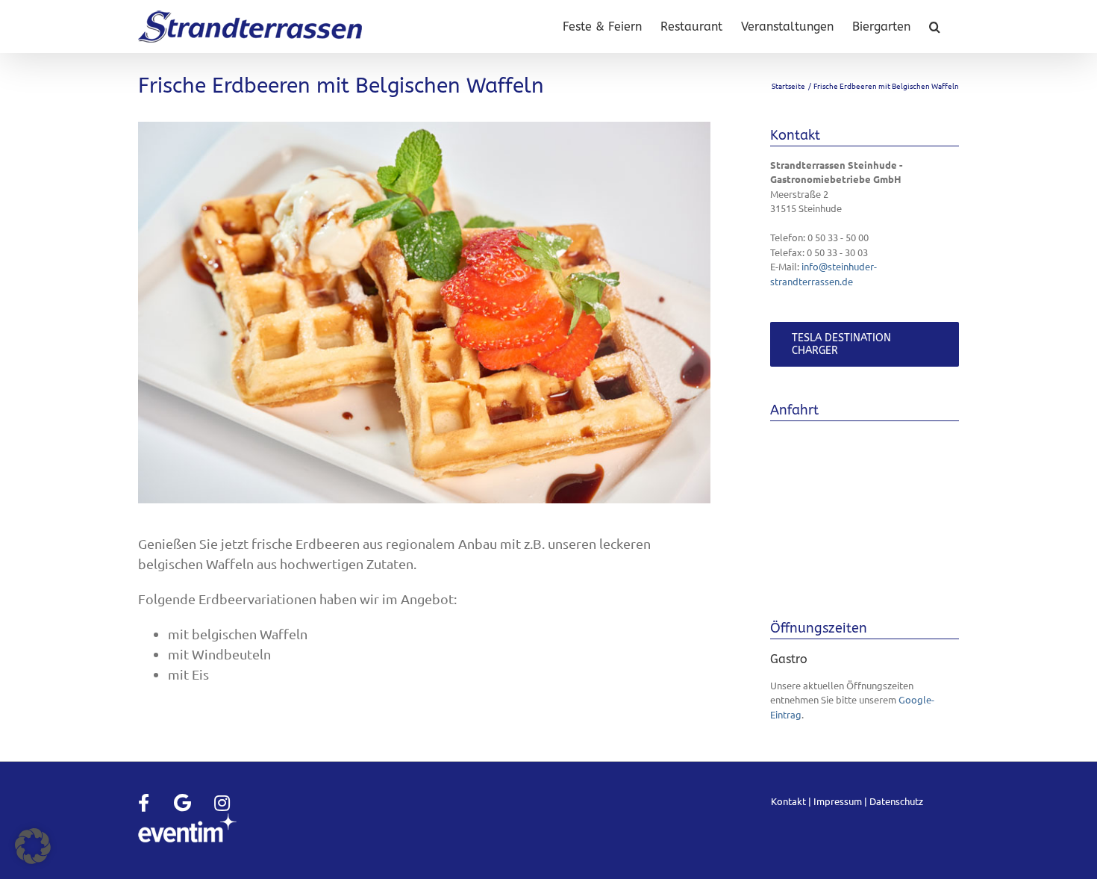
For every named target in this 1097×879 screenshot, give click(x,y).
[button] (934, 26)
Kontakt (788, 801)
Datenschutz (896, 801)
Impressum (837, 801)
